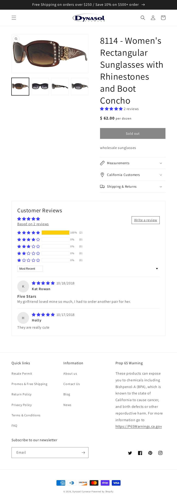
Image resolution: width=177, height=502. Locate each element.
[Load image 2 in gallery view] (40, 86)
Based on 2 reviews (33, 224)
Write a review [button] (145, 220)
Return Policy (22, 394)
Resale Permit (22, 373)
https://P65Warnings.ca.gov (138, 426)
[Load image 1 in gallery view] (20, 86)
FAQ (14, 425)
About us (70, 373)
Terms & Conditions (26, 415)
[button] (14, 18)
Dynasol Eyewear (81, 491)
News (67, 405)
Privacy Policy (22, 405)
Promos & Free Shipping (29, 384)
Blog (66, 394)
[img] (44, 283)
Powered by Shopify (102, 491)
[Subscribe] (83, 452)
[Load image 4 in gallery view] (79, 86)
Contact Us (71, 384)
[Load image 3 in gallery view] (60, 86)
